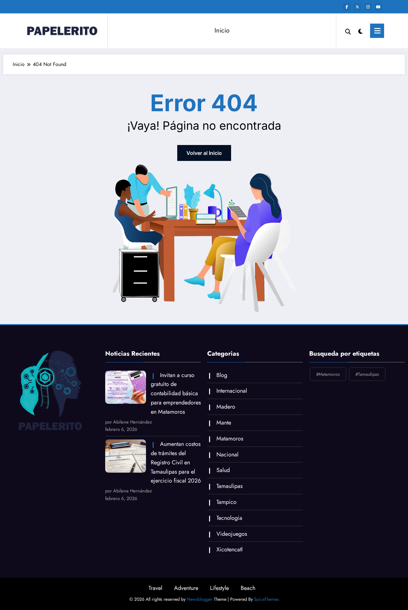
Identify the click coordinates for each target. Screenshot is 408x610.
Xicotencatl (229, 549)
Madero (225, 407)
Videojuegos (231, 534)
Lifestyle (219, 588)
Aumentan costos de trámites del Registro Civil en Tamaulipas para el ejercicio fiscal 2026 (176, 462)
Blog (221, 375)
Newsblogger (200, 599)
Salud (223, 470)
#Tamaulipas (367, 374)
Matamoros (229, 438)
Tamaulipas (229, 486)
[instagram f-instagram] (368, 7)
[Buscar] (348, 31)
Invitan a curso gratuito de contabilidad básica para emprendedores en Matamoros (176, 393)
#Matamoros (328, 374)
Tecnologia (229, 518)
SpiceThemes (266, 599)
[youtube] (378, 7)
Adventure (186, 588)
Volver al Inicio (204, 153)
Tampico (226, 502)
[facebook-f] (347, 7)
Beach (248, 588)
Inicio (222, 30)
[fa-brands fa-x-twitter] (357, 7)
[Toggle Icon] (377, 31)
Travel (155, 588)
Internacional (231, 391)
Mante (223, 422)
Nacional (227, 454)
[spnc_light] (360, 30)
